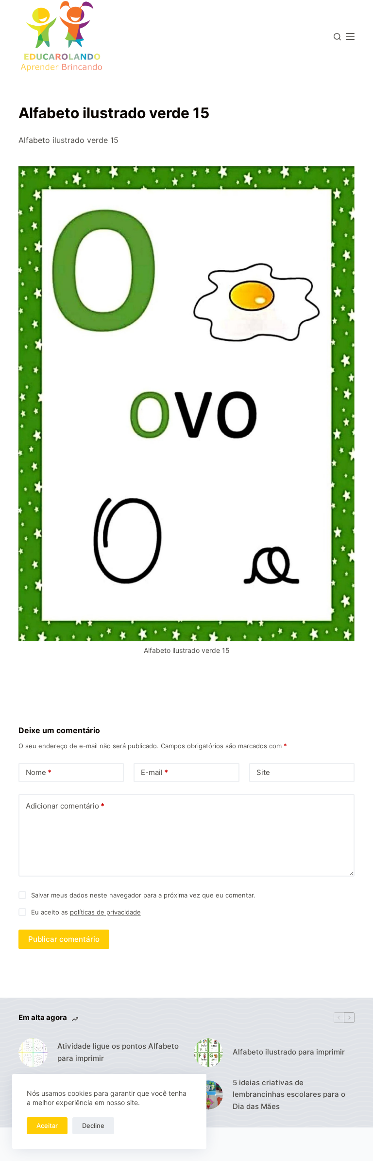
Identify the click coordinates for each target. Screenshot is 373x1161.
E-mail (154, 772)
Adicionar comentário (65, 805)
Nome (38, 772)
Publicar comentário (64, 939)
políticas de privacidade (105, 912)
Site (263, 772)
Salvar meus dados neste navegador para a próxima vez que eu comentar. (143, 895)
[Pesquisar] (337, 36)
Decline (93, 1125)
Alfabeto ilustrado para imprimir (289, 1051)
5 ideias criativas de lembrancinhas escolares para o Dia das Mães (289, 1094)
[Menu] (350, 36)
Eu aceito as (86, 912)
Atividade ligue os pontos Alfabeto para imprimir (118, 1052)
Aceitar (47, 1125)
